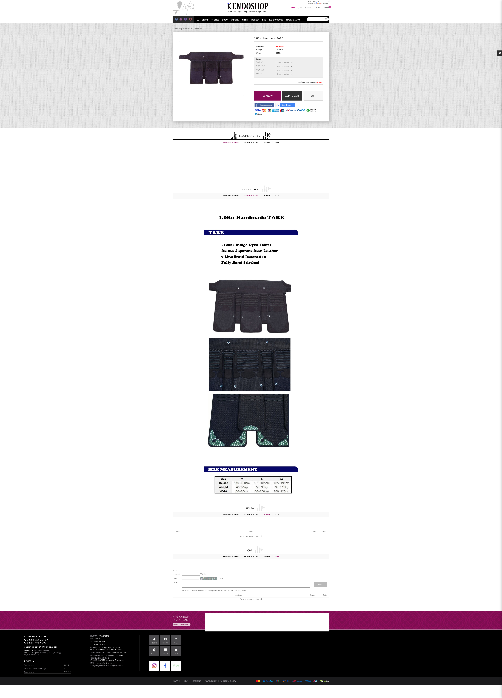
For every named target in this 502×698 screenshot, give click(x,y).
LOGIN (293, 7)
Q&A (277, 142)
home (175, 29)
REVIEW (267, 142)
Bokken (255, 20)
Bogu (225, 20)
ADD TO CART (292, 95)
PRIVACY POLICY (210, 681)
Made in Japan (293, 20)
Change (220, 578)
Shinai (245, 20)
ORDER (317, 7)
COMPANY (176, 681)
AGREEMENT (196, 681)
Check (320, 585)
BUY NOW (268, 95)
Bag (264, 20)
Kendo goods (276, 20)
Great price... (29, 672)
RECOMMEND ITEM (231, 142)
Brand (205, 20)
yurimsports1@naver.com (105, 663)
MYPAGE (308, 7)
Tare (186, 29)
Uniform (235, 20)
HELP (186, 681)
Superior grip (29, 665)
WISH (313, 95)
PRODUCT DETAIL (251, 142)
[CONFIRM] (119, 655)
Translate (324, 3)
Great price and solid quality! (35, 668)
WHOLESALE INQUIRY (228, 681)
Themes (215, 20)
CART (325, 7)
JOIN (300, 7)
